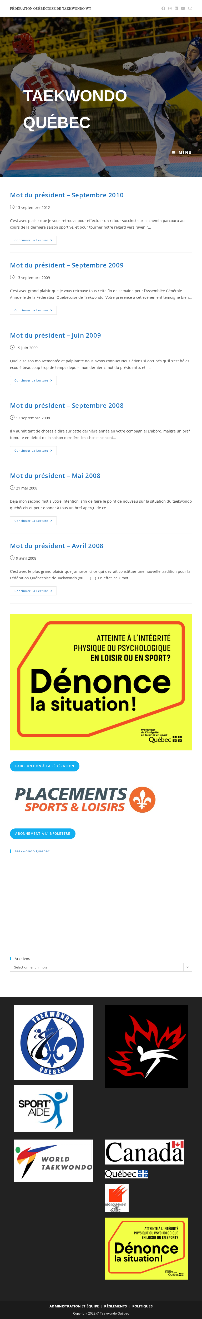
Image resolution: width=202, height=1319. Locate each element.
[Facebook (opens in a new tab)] (163, 8)
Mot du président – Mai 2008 (55, 475)
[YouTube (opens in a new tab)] (183, 8)
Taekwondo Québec (32, 851)
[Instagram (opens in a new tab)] (170, 8)
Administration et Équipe (74, 1306)
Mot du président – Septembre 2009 (67, 265)
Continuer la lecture (35, 241)
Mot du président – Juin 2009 (55, 335)
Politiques (142, 1306)
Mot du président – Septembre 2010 (67, 194)
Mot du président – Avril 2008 (56, 545)
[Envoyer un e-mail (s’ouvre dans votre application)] (189, 8)
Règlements (115, 1306)
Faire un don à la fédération (44, 766)
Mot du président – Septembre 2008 (67, 405)
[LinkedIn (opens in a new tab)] (176, 8)
